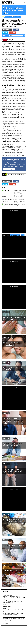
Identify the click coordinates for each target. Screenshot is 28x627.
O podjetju (5, 618)
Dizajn (13, 601)
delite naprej (9, 169)
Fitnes (18, 596)
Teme (22, 235)
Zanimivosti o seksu (7, 614)
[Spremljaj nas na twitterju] (24, 597)
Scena (4, 608)
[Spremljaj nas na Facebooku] (23, 597)
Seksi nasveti (6, 613)
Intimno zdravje (19, 613)
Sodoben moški (7, 595)
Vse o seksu (6, 612)
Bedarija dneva (6, 593)
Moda (4, 596)
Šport (4, 605)
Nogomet (5, 606)
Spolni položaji (12, 613)
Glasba (16, 609)
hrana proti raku (12, 174)
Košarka (9, 606)
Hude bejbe (14, 614)
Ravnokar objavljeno (15, 235)
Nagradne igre (17, 620)
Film (23, 609)
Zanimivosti (12, 593)
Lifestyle (5, 600)
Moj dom (17, 601)
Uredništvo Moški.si (13, 618)
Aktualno (6, 591)
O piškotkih (5, 623)
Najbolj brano (6, 235)
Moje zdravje (6, 6)
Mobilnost (10, 602)
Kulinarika (18, 597)
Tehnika (9, 601)
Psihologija (13, 597)
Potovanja (5, 601)
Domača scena (11, 609)
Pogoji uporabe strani (7, 620)
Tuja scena (5, 609)
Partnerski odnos (7, 597)
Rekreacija (14, 596)
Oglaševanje (21, 618)
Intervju (20, 609)
